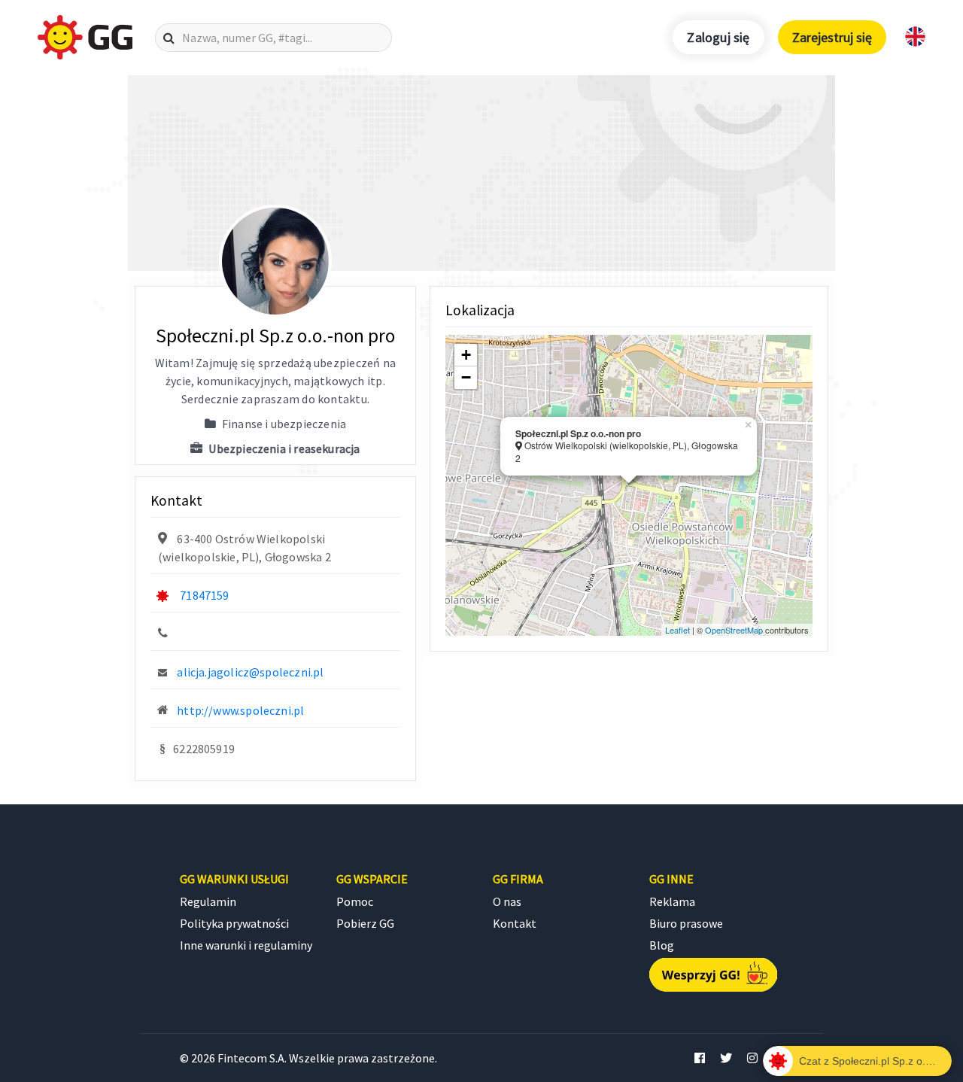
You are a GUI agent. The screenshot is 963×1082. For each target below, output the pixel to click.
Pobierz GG (365, 923)
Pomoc (354, 901)
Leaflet (677, 630)
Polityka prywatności (234, 923)
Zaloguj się (718, 37)
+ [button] (466, 354)
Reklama (672, 901)
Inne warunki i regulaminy (246, 945)
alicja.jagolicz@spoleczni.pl (250, 671)
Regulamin (208, 901)
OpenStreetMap (734, 630)
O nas (507, 901)
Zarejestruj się (832, 37)
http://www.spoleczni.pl (240, 710)
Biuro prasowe (686, 923)
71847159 (204, 595)
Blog (661, 945)
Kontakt (514, 923)
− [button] (466, 377)
